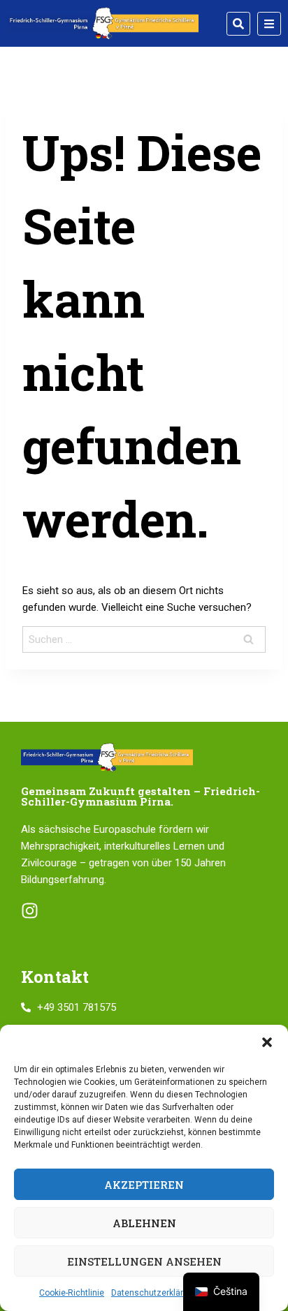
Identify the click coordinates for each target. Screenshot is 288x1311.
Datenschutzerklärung (154, 1293)
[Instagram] (29, 910)
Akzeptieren (144, 1185)
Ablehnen (144, 1223)
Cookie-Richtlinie (71, 1293)
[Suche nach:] (144, 639)
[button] (267, 1042)
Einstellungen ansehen (144, 1261)
